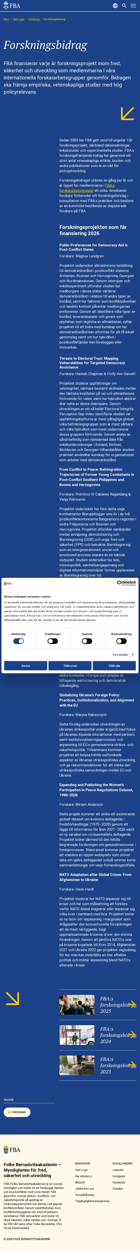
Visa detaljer (120, 654)
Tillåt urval (70, 665)
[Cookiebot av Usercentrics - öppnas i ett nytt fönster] (120, 583)
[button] (115, 5)
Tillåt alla (114, 665)
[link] (12, 6)
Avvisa (26, 665)
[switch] (53, 641)
